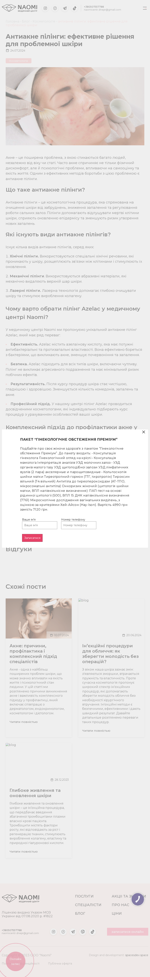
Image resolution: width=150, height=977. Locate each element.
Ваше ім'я (29, 519)
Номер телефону (73, 519)
